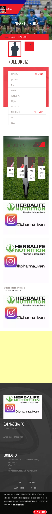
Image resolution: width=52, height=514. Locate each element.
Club (19, 482)
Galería (34, 488)
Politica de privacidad (9, 448)
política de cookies (30, 501)
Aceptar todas (40, 512)
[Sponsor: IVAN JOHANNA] (26, 218)
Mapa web (18, 437)
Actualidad (19, 488)
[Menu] (45, 9)
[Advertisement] (26, 357)
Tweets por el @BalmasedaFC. (12, 290)
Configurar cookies (18, 505)
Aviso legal (8, 437)
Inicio (5, 37)
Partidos (31, 482)
